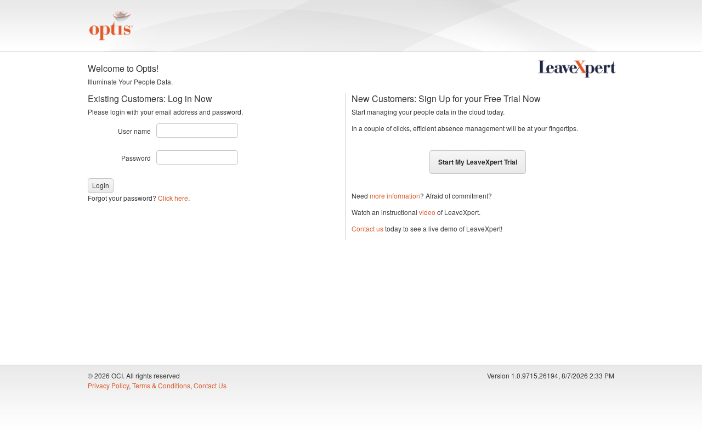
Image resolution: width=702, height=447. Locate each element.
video (427, 212)
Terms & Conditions (161, 385)
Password (136, 157)
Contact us (367, 228)
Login (100, 185)
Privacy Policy (108, 385)
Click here (173, 197)
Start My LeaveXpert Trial (477, 162)
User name (134, 130)
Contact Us (210, 385)
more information (395, 195)
